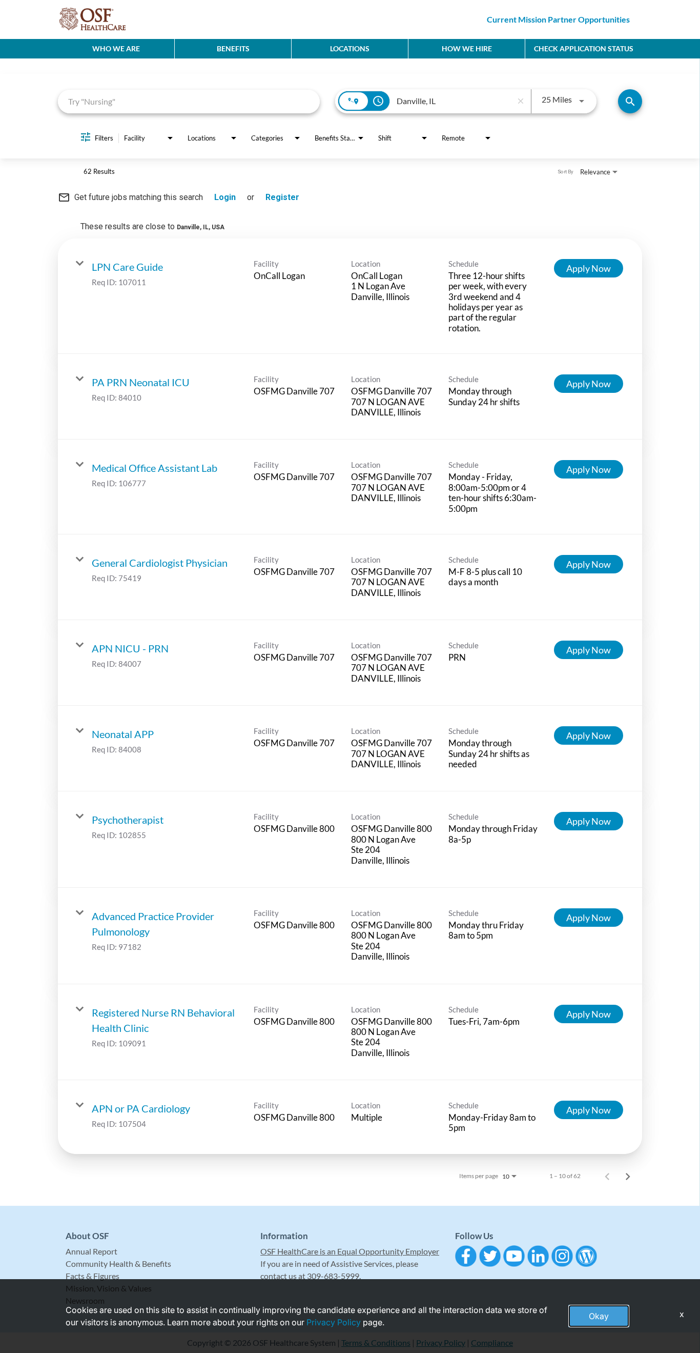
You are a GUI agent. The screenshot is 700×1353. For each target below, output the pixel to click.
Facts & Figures (92, 1276)
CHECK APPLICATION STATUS (583, 48)
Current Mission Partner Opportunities (558, 19)
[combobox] (189, 101)
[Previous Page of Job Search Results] (607, 1176)
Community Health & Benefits (118, 1263)
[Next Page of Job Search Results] (627, 1176)
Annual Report (91, 1251)
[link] (350, 296)
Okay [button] (599, 1316)
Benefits (233, 48)
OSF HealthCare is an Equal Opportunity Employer (349, 1251)
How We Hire (467, 48)
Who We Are (116, 48)
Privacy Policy (333, 1322)
